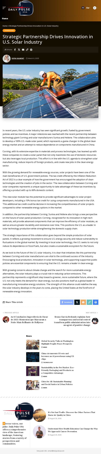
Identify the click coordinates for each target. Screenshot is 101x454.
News (45, 347)
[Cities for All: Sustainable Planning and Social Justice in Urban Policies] (32, 385)
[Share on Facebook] (15, 50)
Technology (9, 30)
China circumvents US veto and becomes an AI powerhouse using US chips (57, 356)
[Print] (31, 50)
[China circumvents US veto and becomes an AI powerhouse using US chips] (32, 357)
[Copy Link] (27, 50)
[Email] (23, 50)
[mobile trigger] (5, 8)
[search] (83, 8)
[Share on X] (19, 50)
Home (5, 26)
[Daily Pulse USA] (20, 8)
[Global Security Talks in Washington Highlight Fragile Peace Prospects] (32, 345)
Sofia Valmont (18, 58)
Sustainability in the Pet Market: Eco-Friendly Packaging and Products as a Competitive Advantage (57, 370)
